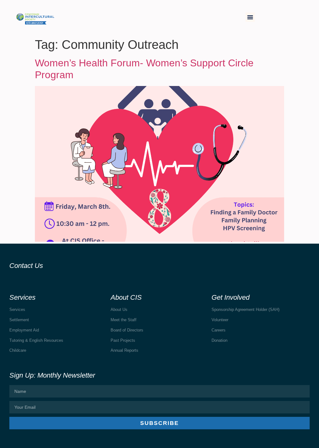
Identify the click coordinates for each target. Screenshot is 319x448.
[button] (250, 17)
